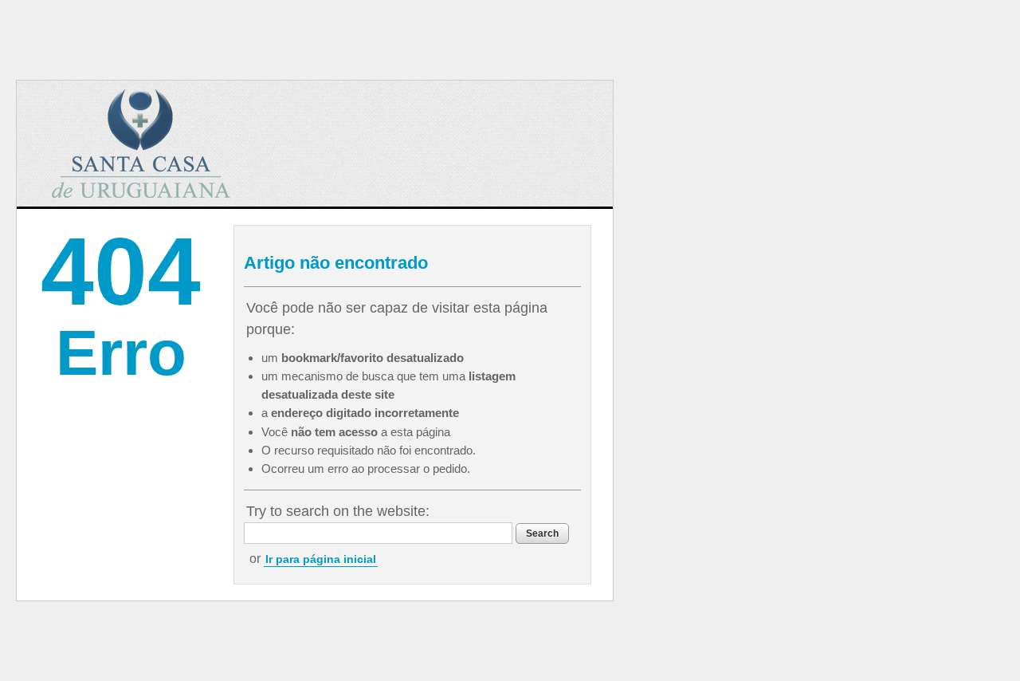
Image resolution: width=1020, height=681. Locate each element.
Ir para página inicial (320, 559)
